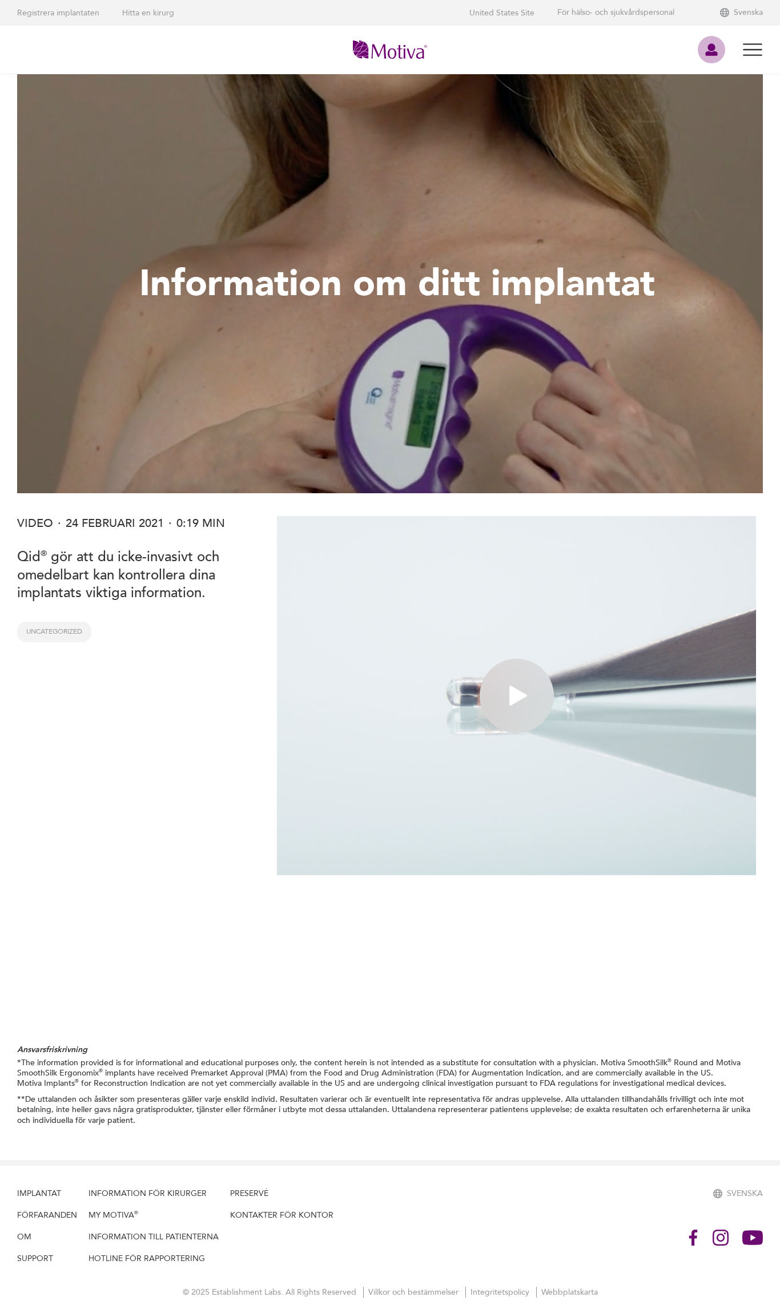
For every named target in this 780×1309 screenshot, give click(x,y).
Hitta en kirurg (148, 12)
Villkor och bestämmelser (414, 1292)
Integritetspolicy (501, 1292)
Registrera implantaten (58, 12)
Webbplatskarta (569, 1292)
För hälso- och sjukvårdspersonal (615, 12)
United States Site (501, 12)
